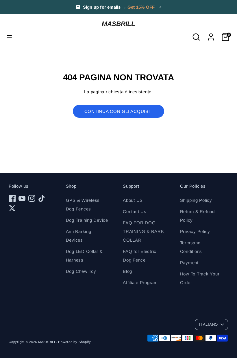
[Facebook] (12, 198)
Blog (127, 271)
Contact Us (135, 211)
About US (133, 200)
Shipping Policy (196, 200)
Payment (189, 262)
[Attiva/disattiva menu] (9, 37)
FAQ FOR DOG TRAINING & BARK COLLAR (143, 231)
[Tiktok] (41, 198)
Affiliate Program (140, 282)
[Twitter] (12, 208)
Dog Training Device (87, 220)
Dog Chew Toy (81, 271)
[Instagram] (31, 198)
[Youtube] (21, 198)
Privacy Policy (195, 231)
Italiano (208, 324)
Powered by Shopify (74, 342)
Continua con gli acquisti (118, 111)
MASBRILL (118, 23)
